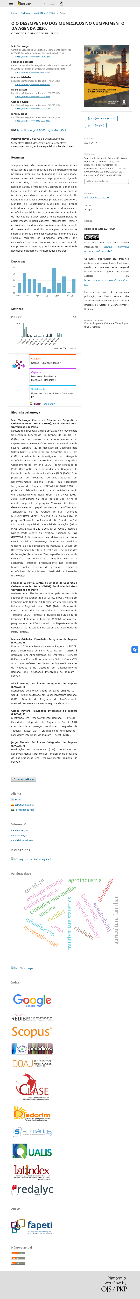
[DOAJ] (32, 1068)
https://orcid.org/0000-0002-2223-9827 (32, 96)
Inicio (14, 12)
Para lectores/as (19, 830)
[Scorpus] (32, 1038)
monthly (73, 348)
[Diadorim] (32, 1121)
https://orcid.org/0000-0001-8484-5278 (32, 57)
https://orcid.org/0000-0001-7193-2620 (32, 84)
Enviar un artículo (24, 779)
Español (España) (24, 804)
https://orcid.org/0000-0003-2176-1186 (32, 72)
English (18, 799)
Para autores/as (19, 835)
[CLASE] (32, 1099)
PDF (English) (97, 125)
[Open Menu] (11, 3)
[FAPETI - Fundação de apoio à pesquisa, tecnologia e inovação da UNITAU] (31, 1233)
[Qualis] (32, 1159)
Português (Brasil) (24, 809)
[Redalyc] (32, 1194)
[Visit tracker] (22, 968)
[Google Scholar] (32, 1007)
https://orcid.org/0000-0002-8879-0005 (32, 121)
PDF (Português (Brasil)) (102, 118)
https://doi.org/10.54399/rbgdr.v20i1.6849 (41, 130)
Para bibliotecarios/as (22, 840)
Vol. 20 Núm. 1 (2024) (44, 12)
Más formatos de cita (97, 181)
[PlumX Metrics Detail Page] (19, 364)
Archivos (25, 12)
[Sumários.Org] (32, 1137)
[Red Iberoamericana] (32, 1021)
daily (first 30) (60, 348)
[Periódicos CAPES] (32, 1053)
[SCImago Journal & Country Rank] (31, 859)
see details (49, 404)
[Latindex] (32, 1180)
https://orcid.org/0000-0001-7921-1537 (32, 109)
